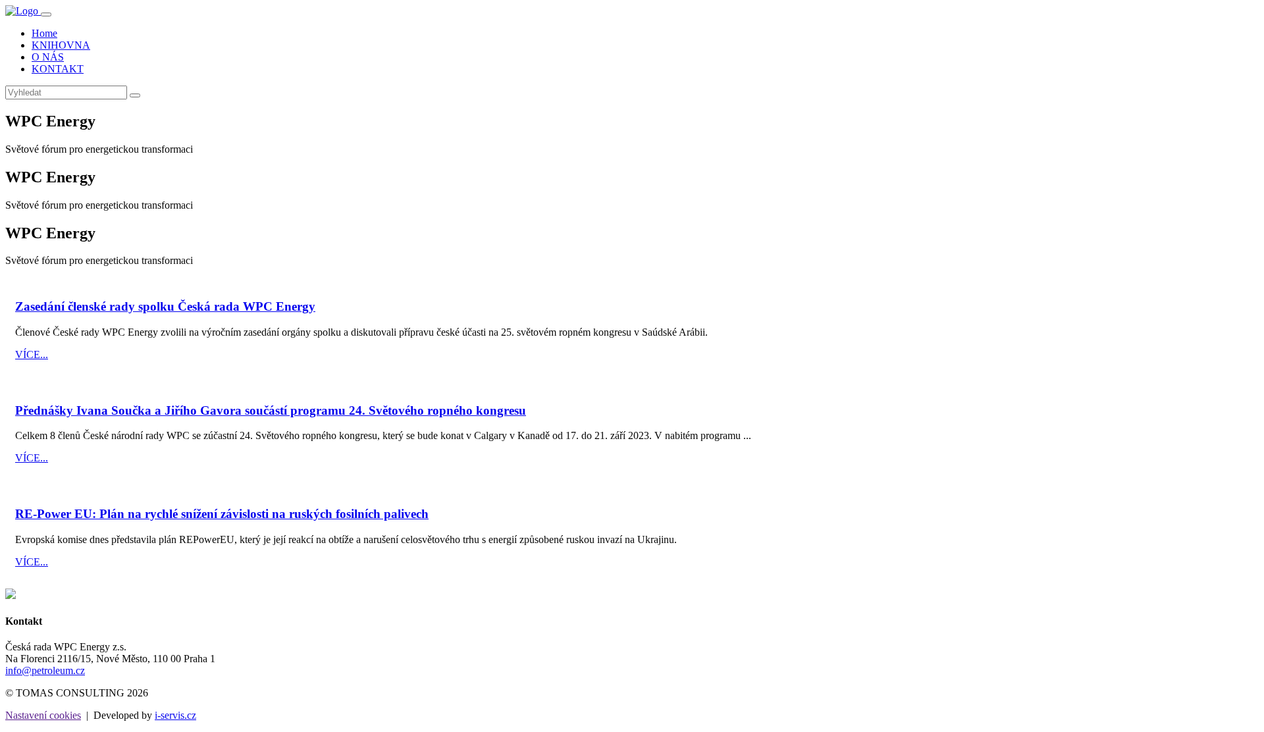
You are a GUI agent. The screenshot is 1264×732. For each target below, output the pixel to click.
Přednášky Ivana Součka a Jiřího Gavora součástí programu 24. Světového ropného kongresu (270, 410)
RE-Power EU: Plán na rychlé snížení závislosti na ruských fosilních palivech (222, 514)
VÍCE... (31, 354)
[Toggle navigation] (46, 14)
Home (44, 33)
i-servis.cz (175, 715)
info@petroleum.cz (45, 670)
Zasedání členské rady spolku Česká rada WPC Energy (165, 306)
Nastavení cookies (43, 715)
